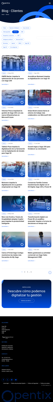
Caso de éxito (26, 28)
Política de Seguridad (33, 383)
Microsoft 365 (19, 39)
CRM (22, 31)
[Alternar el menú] (49, 3)
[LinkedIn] (11, 380)
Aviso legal (6, 383)
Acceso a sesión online (7, 371)
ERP (18, 35)
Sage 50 (5, 47)
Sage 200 (27, 43)
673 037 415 (7, 357)
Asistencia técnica (6, 369)
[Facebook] (3, 380)
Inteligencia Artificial (8, 39)
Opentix (13, 43)
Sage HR (4, 331)
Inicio (3, 14)
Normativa (5, 43)
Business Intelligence (14, 28)
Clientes (15, 31)
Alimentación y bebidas (7, 349)
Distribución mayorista (7, 345)
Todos (4, 28)
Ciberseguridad (6, 31)
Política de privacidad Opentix (18, 383)
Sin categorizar (13, 47)
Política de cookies (45, 383)
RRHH (20, 43)
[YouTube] (16, 380)
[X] (7, 380)
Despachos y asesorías (8, 35)
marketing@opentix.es (7, 359)
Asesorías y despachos (7, 347)
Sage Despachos (6, 329)
